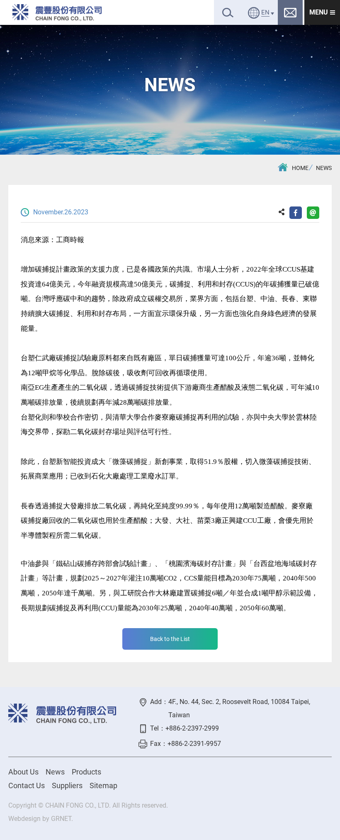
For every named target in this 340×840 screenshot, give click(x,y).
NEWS (324, 168)
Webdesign (24, 819)
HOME (300, 168)
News (55, 771)
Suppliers (67, 785)
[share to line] (313, 212)
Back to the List (170, 639)
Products (86, 771)
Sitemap (103, 785)
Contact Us (26, 785)
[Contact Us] (290, 12)
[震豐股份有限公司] (57, 12)
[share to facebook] (295, 212)
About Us (23, 771)
